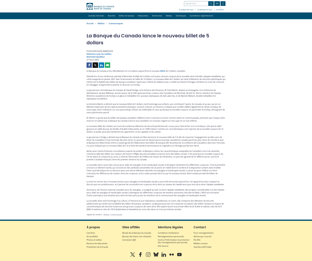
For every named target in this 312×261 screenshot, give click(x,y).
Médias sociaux (201, 243)
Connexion (129, 240)
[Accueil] (100, 6)
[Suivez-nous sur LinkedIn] (164, 256)
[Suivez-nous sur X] (133, 256)
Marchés (111, 16)
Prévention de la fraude (97, 247)
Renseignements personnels (171, 236)
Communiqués (116, 23)
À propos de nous (186, 9)
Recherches (157, 16)
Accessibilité (92, 236)
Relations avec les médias (99, 54)
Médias (169, 16)
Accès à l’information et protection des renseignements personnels (174, 241)
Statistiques (181, 16)
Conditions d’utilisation (168, 233)
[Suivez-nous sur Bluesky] (156, 256)
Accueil (90, 23)
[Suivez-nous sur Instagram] (148, 256)
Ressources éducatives (97, 243)
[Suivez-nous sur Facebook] (141, 256)
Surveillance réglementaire (201, 16)
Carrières (220, 9)
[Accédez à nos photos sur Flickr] (172, 256)
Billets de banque (126, 16)
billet (162, 71)
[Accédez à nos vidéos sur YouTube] (179, 256)
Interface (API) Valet (202, 247)
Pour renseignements (204, 233)
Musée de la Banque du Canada (136, 233)
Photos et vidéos (94, 240)
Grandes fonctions (96, 16)
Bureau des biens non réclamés (136, 236)
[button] (89, 65)
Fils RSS (197, 240)
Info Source (163, 246)
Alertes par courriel (202, 236)
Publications (143, 16)
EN (217, 3)
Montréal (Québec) (96, 56)
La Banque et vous (204, 9)
